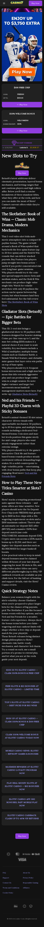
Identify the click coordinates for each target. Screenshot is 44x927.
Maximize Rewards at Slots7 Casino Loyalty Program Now (22, 770)
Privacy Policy (28, 878)
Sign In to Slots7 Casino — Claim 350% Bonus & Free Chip (22, 671)
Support (6, 878)
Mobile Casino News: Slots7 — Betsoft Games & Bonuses (22, 752)
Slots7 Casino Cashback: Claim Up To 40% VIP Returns (22, 817)
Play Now (35, 3)
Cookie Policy (8, 893)
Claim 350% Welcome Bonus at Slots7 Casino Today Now (22, 736)
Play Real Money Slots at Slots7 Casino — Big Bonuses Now (22, 786)
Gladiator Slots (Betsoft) (24, 394)
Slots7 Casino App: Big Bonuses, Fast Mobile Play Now (22, 802)
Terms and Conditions (11, 888)
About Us (26, 873)
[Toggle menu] (4, 3)
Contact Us (7, 883)
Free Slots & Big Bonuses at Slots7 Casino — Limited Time (22, 688)
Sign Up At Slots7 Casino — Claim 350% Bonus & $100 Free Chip (22, 721)
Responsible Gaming (30, 883)
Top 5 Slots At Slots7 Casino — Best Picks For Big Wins (22, 704)
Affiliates (26, 888)
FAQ (4, 873)
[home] (17, 4)
